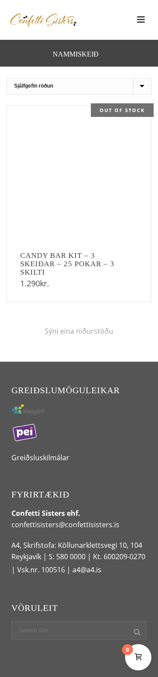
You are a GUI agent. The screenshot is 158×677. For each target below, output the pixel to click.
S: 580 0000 (67, 557)
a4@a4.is (86, 570)
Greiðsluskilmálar (40, 457)
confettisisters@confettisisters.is (65, 524)
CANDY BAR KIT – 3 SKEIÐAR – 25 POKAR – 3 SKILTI (67, 263)
